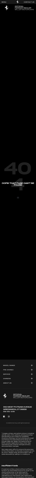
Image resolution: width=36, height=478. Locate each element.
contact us (29, 2)
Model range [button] (9, 365)
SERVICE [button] (6, 374)
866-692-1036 (9, 411)
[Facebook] (4, 416)
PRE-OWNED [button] (8, 369)
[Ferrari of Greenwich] (17, 2)
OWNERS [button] (7, 378)
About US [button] (7, 383)
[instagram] (9, 416)
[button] (18, 197)
